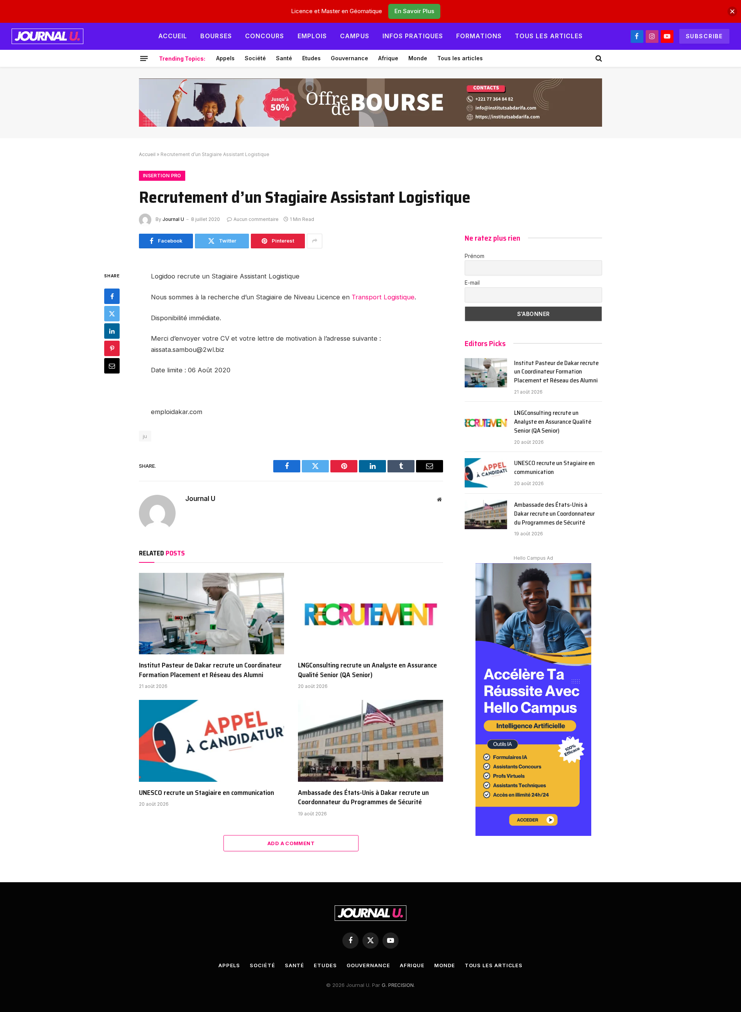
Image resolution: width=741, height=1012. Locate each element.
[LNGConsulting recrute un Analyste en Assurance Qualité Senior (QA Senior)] (370, 614)
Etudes (311, 58)
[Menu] (144, 58)
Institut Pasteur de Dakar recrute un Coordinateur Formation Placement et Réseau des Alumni (210, 670)
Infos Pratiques (412, 36)
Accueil (173, 36)
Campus (354, 36)
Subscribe (704, 36)
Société (255, 58)
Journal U (173, 219)
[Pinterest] (112, 348)
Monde (417, 58)
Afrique (388, 58)
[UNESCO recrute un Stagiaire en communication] (211, 741)
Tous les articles (549, 36)
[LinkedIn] (112, 331)
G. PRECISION (398, 985)
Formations (479, 36)
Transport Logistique (383, 297)
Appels (225, 58)
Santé (284, 58)
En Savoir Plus (414, 11)
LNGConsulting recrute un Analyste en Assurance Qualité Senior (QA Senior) (367, 670)
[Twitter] (112, 313)
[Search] (598, 58)
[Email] (112, 366)
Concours (264, 36)
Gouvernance (349, 58)
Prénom (474, 256)
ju (145, 436)
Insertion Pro (162, 175)
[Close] (732, 11)
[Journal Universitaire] (47, 36)
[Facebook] (112, 296)
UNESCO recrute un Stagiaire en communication (206, 792)
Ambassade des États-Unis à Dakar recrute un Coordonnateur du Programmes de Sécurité (363, 797)
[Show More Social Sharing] (314, 241)
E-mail (472, 282)
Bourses (216, 36)
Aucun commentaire (256, 219)
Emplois (312, 36)
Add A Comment (291, 843)
